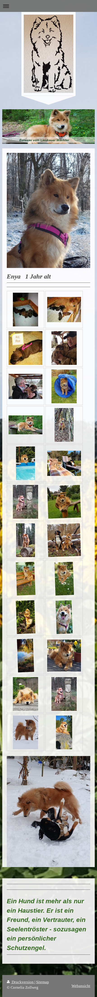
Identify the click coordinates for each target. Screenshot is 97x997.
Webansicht (81, 986)
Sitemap (42, 982)
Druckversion (23, 982)
